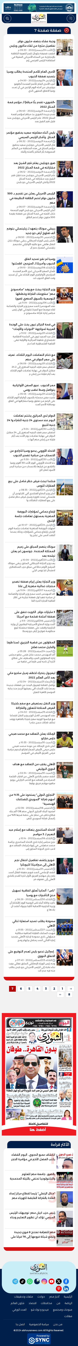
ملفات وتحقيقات (23, 1296)
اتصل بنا (20, 1324)
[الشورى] (39, 18)
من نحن (57, 1324)
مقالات (68, 1316)
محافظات (46, 1303)
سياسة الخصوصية (39, 1324)
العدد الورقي (19, 1309)
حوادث (41, 1296)
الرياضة (68, 1303)
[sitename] (39, 1269)
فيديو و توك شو (40, 1309)
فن (58, 1303)
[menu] (70, 18)
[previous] (70, 989)
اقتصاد (32, 1303)
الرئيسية (68, 1296)
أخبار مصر (54, 1296)
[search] (7, 18)
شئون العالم (17, 1303)
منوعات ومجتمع (62, 1309)
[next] (60, 994)
